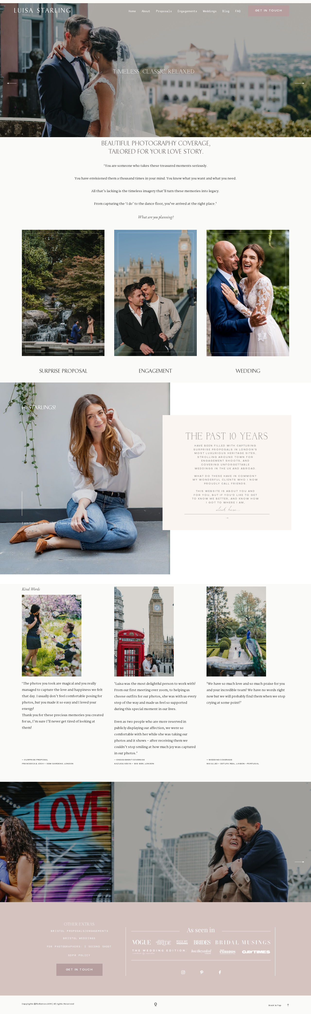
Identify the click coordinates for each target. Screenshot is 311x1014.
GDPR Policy (79, 955)
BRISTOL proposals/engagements (79, 930)
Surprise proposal (63, 371)
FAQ (238, 11)
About (146, 11)
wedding (248, 371)
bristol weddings (79, 938)
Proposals (164, 11)
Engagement (155, 371)
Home (132, 11)
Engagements (187, 11)
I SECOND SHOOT (98, 946)
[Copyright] (155, 1005)
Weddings (209, 11)
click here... (228, 511)
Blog (225, 11)
